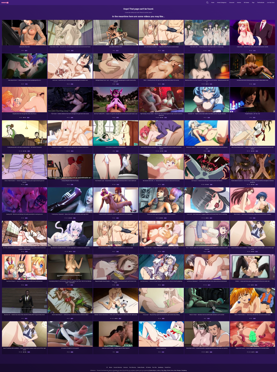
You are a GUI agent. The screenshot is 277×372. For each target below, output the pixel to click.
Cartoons (125, 367)
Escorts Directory (118, 367)
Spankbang (160, 367)
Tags (253, 2)
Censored (231, 2)
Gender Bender (140, 367)
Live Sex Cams (270, 2)
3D (107, 367)
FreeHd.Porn (168, 367)
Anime (110, 367)
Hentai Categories (221, 2)
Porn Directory (132, 367)
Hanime (239, 2)
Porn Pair (154, 367)
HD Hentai (246, 2)
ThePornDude (260, 2)
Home (212, 2)
